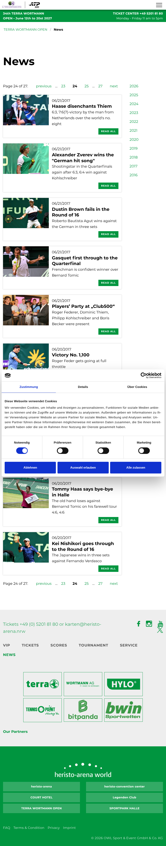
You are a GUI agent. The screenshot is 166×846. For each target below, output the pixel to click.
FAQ (6, 828)
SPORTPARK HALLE (125, 808)
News (9, 655)
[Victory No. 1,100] (26, 362)
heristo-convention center (124, 786)
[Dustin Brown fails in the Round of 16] (26, 219)
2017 (133, 166)
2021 (133, 130)
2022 (134, 121)
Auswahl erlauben (83, 467)
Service (128, 645)
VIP (6, 645)
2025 (134, 95)
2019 (134, 148)
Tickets (30, 645)
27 (100, 86)
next (114, 86)
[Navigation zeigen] (159, 5)
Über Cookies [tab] (137, 387)
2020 (134, 139)
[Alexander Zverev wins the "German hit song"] (26, 167)
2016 (134, 175)
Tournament (93, 645)
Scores (59, 645)
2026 (134, 86)
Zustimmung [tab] (29, 387)
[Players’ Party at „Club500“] (26, 316)
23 (63, 86)
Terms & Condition (28, 828)
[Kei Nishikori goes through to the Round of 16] (26, 553)
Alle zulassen (135, 467)
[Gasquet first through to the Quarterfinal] (26, 267)
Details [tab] (83, 387)
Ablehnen (30, 467)
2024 (134, 104)
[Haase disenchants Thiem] (26, 116)
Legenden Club (124, 797)
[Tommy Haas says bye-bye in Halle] (26, 502)
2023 (134, 113)
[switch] (62, 450)
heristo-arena (41, 786)
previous (44, 86)
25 (86, 86)
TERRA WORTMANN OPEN (25, 30)
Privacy (54, 828)
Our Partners (15, 731)
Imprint (69, 828)
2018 (134, 157)
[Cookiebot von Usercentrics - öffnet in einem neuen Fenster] (143, 375)
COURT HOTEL (41, 797)
